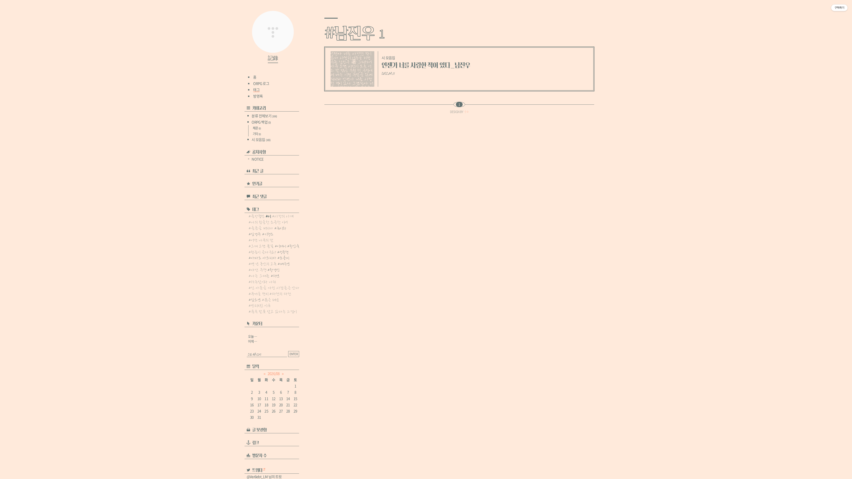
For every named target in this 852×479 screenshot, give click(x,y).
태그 (256, 89)
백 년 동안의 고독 (263, 263)
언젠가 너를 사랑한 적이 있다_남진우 (426, 65)
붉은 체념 (271, 299)
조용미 (284, 257)
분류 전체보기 (264, 115)
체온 (257, 128)
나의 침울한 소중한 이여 (269, 222)
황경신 (275, 269)
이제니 (281, 246)
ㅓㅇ (466, 112)
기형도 (269, 234)
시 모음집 (261, 139)
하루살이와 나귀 (263, 281)
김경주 (256, 234)
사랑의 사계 (284, 216)
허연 (276, 275)
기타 (257, 133)
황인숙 (294, 246)
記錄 (273, 58)
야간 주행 (258, 269)
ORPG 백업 (261, 122)
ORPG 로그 (261, 83)
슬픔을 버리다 (262, 228)
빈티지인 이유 (260, 305)
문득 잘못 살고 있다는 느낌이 (274, 311)
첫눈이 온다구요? (263, 252)
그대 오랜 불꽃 (262, 246)
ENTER (294, 354)
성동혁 (284, 252)
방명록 (258, 96)
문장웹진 (257, 216)
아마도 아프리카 (263, 257)
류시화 (281, 228)
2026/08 (274, 373)
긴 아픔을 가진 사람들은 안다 (275, 287)
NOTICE (257, 159)
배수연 (285, 263)
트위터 (257, 470)
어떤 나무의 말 (262, 240)
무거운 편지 (259, 293)
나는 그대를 (260, 275)
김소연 (256, 299)
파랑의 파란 (281, 293)
